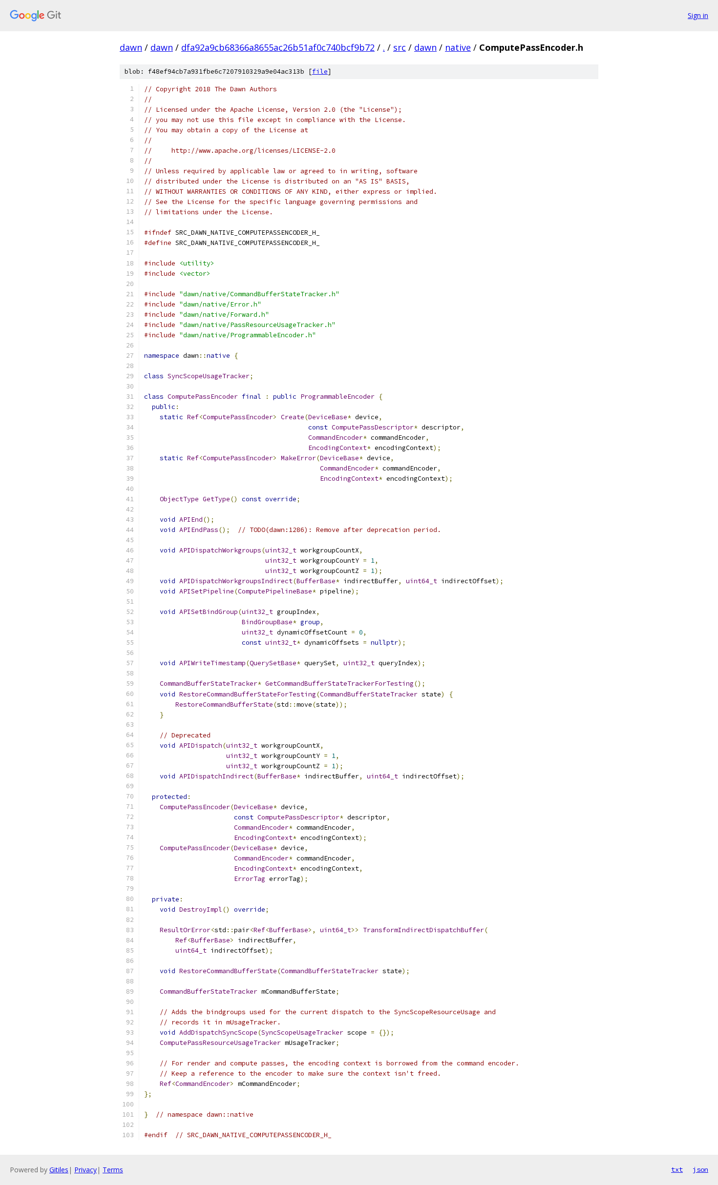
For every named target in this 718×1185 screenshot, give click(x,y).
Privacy (85, 1169)
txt (677, 1169)
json (700, 1169)
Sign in (698, 15)
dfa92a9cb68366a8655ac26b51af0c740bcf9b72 (278, 47)
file (320, 71)
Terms (113, 1169)
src (399, 47)
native (458, 47)
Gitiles (58, 1169)
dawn (131, 47)
